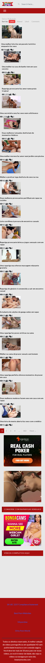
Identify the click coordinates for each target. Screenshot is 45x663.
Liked (27, 22)
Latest (12, 22)
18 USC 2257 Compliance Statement (22, 604)
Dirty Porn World (22, 630)
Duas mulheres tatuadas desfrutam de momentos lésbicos (18, 134)
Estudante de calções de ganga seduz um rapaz (19, 312)
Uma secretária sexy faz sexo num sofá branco (19, 113)
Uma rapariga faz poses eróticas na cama (17, 333)
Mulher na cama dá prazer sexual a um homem (19, 354)
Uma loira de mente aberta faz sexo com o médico (20, 421)
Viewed (19, 22)
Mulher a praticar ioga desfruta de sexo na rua (19, 177)
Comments (36, 22)
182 (24, 431)
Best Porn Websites (22, 613)
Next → (33, 431)
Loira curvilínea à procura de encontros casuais (19, 221)
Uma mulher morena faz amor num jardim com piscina (22, 156)
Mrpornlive (22, 622)
